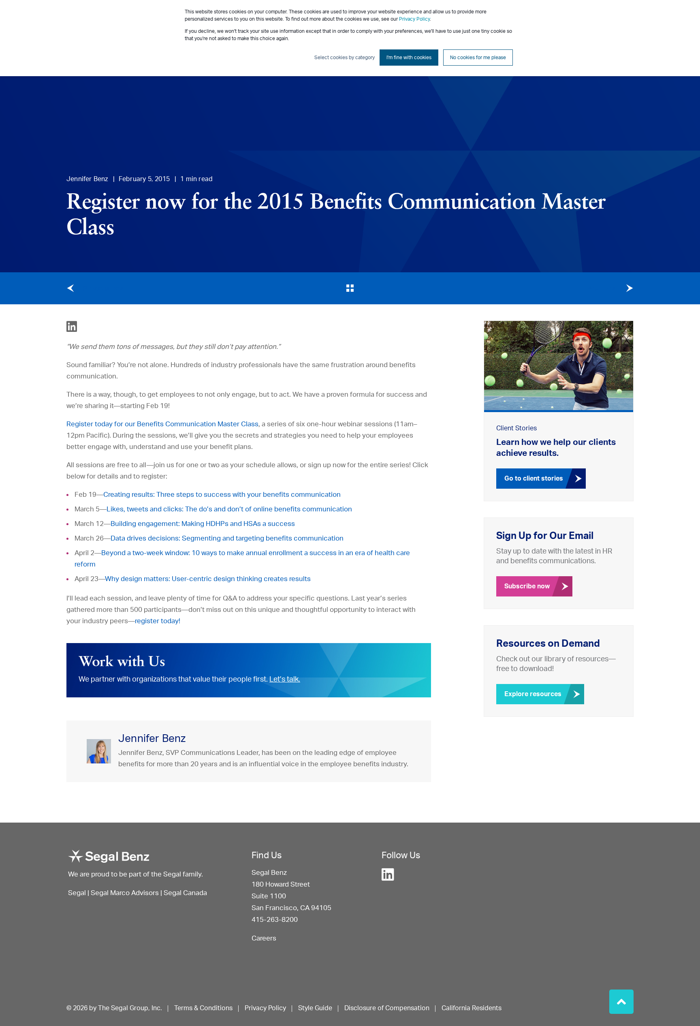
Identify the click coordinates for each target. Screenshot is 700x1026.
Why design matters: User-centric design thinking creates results (208, 578)
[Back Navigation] (350, 288)
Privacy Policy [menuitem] (265, 1008)
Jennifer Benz (87, 179)
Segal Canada (185, 892)
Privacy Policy (414, 19)
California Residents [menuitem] (472, 1008)
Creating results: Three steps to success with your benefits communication (222, 494)
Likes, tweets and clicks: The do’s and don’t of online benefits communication (229, 509)
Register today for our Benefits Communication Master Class (162, 424)
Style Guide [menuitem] (315, 1008)
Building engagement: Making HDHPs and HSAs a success (203, 523)
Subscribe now (527, 586)
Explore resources (532, 694)
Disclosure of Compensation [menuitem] (386, 1008)
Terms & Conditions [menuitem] (203, 1008)
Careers (264, 938)
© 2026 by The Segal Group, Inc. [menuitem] (114, 1008)
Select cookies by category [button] (344, 57)
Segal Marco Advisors (125, 892)
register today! (157, 621)
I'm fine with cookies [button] (408, 57)
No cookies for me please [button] (478, 57)
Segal (77, 892)
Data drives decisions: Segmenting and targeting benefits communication (227, 538)
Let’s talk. (284, 679)
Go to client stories (533, 478)
